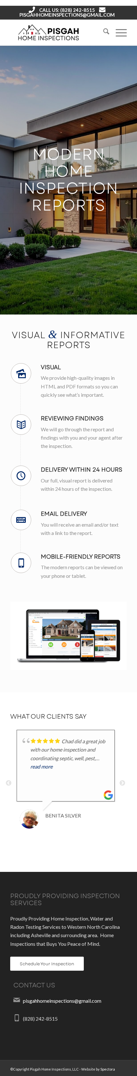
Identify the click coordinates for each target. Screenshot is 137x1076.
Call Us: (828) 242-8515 (67, 10)
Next (122, 785)
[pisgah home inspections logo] (56, 32)
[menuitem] (103, 32)
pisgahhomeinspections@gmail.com (67, 15)
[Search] (103, 32)
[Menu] (118, 32)
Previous (8, 785)
